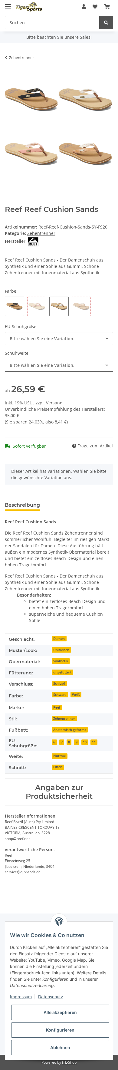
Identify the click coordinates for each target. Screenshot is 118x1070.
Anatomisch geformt (69, 730)
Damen (59, 639)
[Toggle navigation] (8, 4)
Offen (57, 767)
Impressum (21, 996)
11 (94, 742)
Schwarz (59, 695)
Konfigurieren (60, 1029)
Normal (59, 756)
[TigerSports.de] (29, 7)
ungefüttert (62, 672)
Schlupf (59, 683)
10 (85, 742)
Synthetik (60, 661)
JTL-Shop (69, 1062)
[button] (83, 7)
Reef (56, 707)
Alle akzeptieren (60, 1012)
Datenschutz (50, 996)
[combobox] (59, 338)
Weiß (76, 695)
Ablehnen (60, 1047)
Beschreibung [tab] (22, 505)
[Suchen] (106, 22)
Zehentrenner (41, 233)
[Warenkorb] (107, 7)
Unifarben (61, 650)
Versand (54, 403)
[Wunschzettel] (95, 7)
